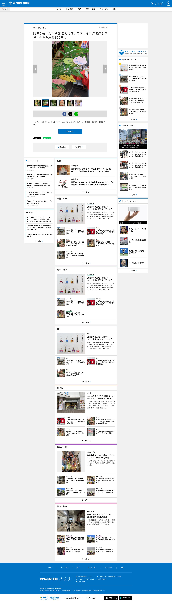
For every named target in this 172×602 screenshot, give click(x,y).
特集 (114, 9)
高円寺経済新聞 (19, 3)
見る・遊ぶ (69, 9)
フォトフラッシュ (39, 28)
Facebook (152, 3)
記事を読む (70, 131)
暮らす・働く (90, 9)
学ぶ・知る (104, 9)
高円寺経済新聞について (84, 576)
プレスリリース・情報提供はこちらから (109, 576)
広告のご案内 (81, 582)
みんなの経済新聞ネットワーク (49, 598)
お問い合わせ (102, 579)
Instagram (161, 3)
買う (79, 9)
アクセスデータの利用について (86, 579)
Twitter (157, 3)
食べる (58, 9)
